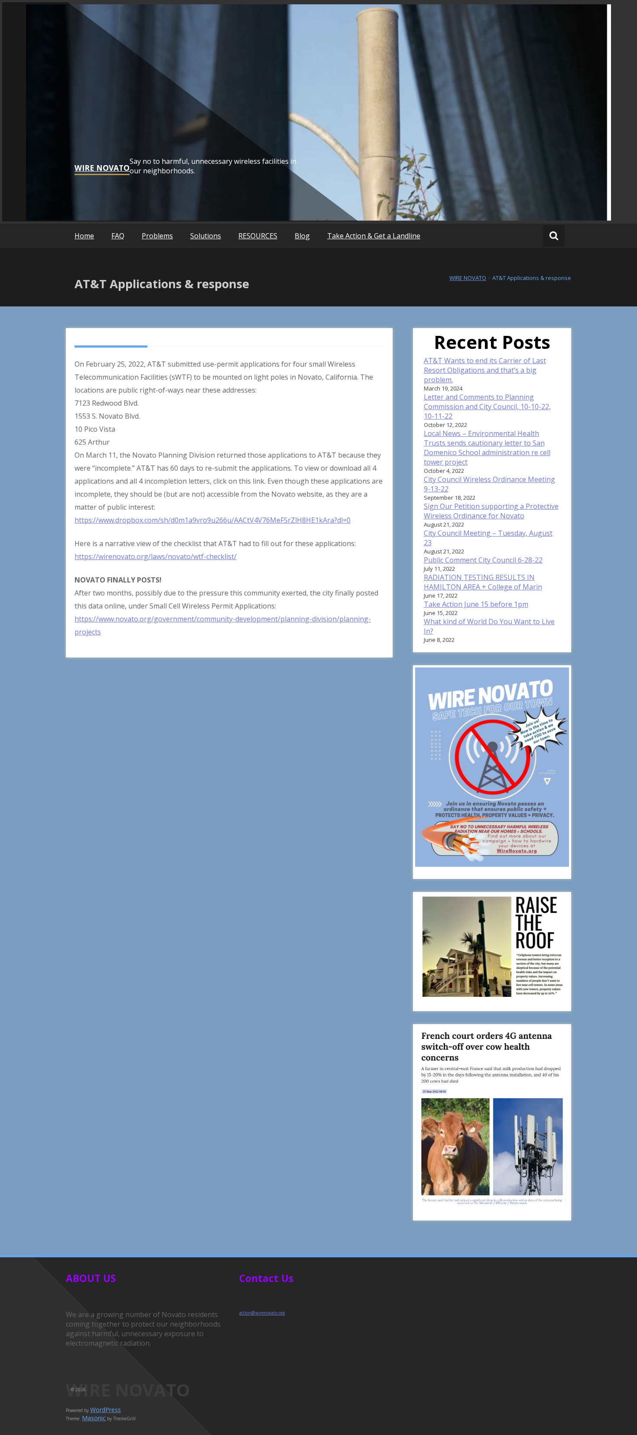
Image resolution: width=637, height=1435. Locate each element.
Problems (157, 236)
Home (84, 236)
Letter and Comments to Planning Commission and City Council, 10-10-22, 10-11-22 (487, 406)
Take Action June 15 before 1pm (476, 604)
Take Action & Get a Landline (373, 236)
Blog (302, 236)
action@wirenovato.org (262, 1313)
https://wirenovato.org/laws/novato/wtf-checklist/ (156, 556)
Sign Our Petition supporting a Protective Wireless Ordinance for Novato (491, 511)
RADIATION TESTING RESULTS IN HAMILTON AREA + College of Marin (483, 582)
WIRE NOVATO (102, 168)
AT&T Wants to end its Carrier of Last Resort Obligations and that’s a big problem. (485, 370)
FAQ (117, 236)
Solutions (205, 236)
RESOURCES (257, 236)
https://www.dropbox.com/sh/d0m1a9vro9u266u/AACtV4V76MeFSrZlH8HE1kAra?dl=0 (213, 520)
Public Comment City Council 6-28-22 (483, 560)
